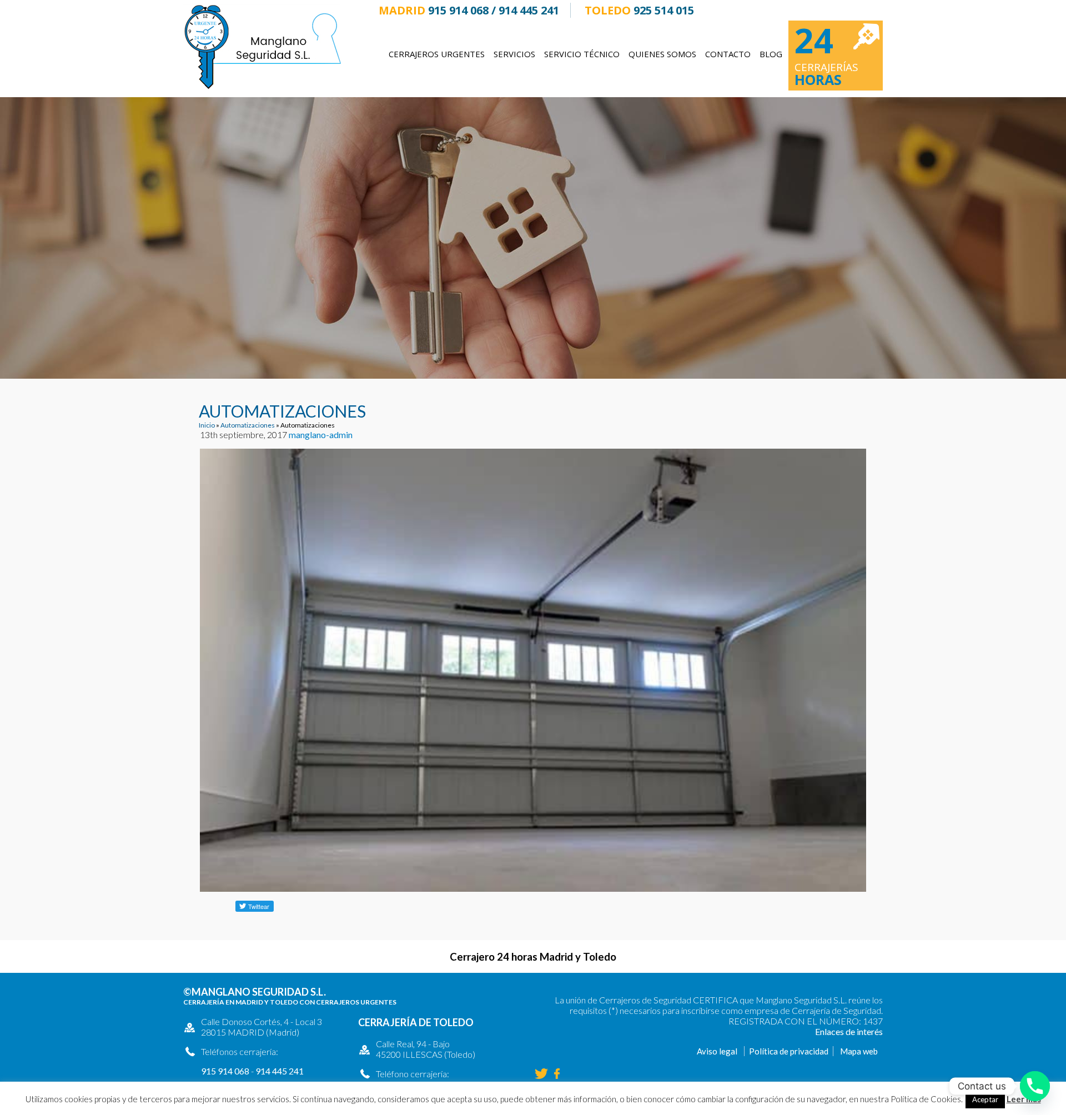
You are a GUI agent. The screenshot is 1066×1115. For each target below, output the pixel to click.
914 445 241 (529, 10)
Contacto (728, 53)
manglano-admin (321, 434)
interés (870, 1031)
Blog (771, 53)
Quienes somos (662, 53)
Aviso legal (717, 1051)
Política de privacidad (788, 1051)
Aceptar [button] (985, 1099)
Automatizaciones (247, 425)
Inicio (207, 425)
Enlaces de (836, 1031)
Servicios (514, 53)
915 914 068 (458, 10)
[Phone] (1035, 1086)
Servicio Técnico (582, 53)
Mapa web (859, 1051)
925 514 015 (663, 10)
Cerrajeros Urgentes (437, 53)
